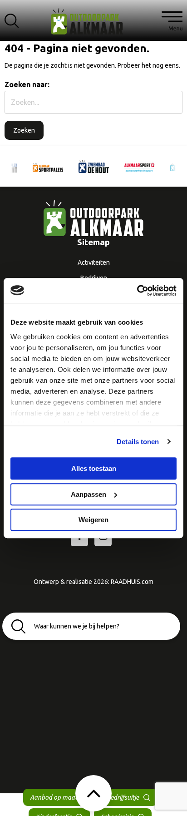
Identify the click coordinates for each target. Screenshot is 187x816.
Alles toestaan (93, 468)
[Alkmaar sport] (93, 25)
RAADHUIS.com (132, 581)
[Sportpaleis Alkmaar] (48, 166)
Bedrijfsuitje (122, 797)
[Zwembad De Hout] (94, 166)
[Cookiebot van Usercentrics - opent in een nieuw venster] (137, 291)
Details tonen (138, 441)
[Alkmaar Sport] (139, 166)
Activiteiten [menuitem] (94, 262)
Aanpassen (88, 494)
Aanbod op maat (53, 797)
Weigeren (93, 520)
